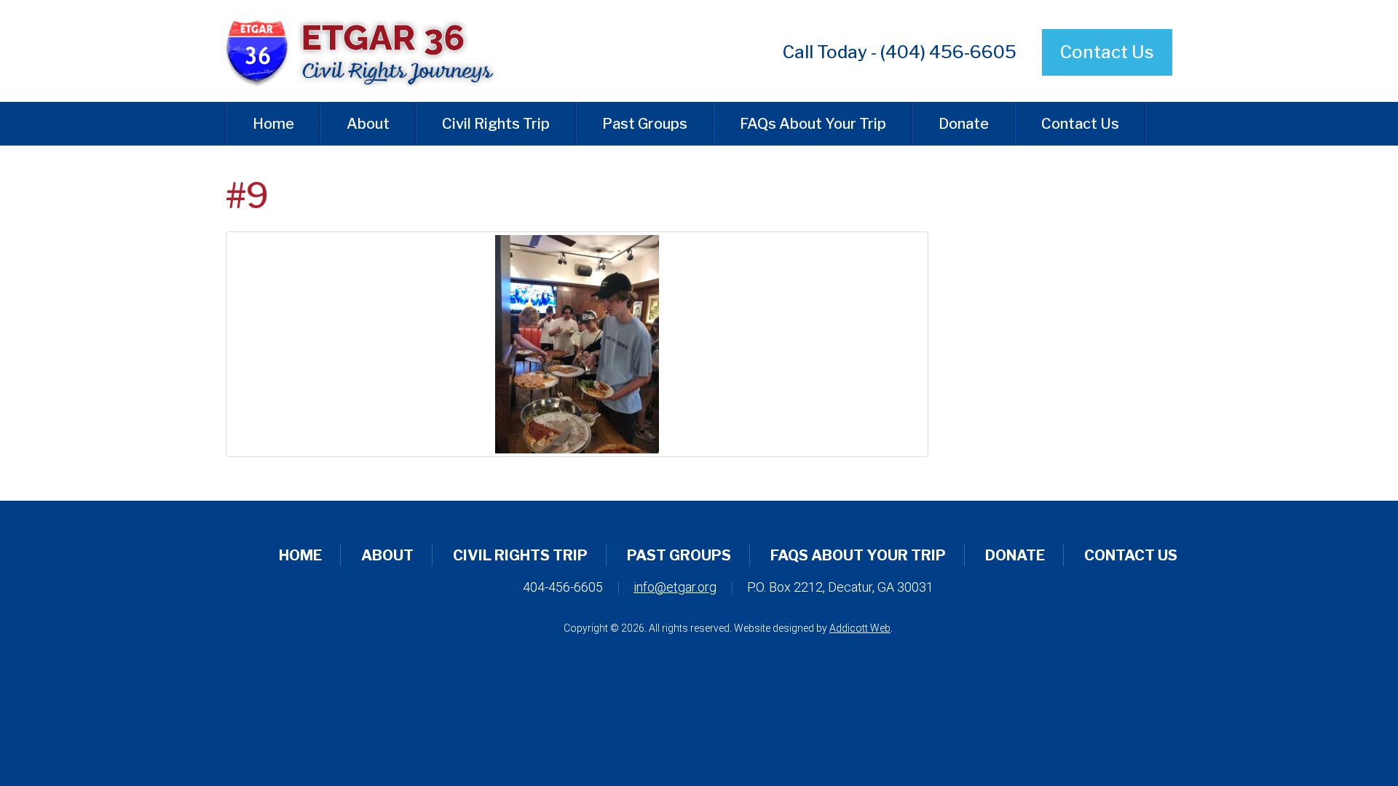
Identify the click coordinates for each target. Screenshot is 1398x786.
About (368, 123)
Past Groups (644, 123)
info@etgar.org (674, 587)
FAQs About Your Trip (813, 123)
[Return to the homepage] (374, 51)
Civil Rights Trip (496, 123)
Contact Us (1107, 52)
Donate (964, 123)
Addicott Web (859, 628)
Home (273, 123)
